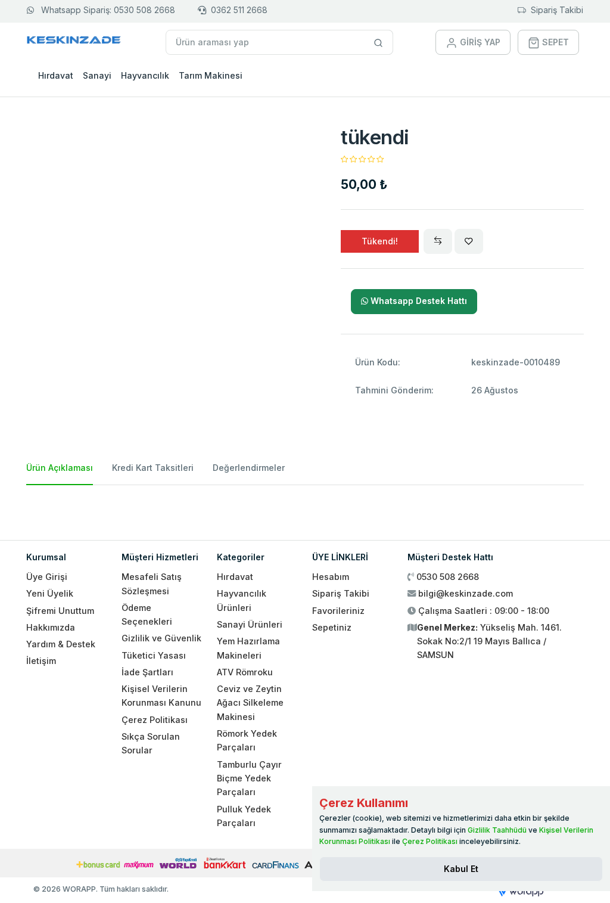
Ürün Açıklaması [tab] (59, 468)
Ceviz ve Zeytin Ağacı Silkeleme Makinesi (250, 703)
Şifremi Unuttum (60, 611)
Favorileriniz (338, 611)
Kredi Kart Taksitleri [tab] (153, 468)
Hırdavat (55, 75)
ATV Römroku (245, 672)
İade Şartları (147, 672)
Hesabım (330, 577)
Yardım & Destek (60, 644)
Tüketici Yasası (154, 655)
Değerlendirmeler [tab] (249, 468)
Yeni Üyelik (49, 593)
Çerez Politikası (155, 720)
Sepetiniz (331, 627)
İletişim (41, 661)
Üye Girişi (46, 577)
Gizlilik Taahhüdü (497, 830)
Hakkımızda (50, 627)
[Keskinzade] (74, 42)
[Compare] (438, 241)
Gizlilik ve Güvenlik (161, 638)
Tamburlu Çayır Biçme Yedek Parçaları (249, 778)
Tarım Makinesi (210, 75)
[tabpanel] (305, 507)
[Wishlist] (469, 241)
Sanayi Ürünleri (249, 624)
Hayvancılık (145, 75)
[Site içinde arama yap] (378, 42)
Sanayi (97, 75)
